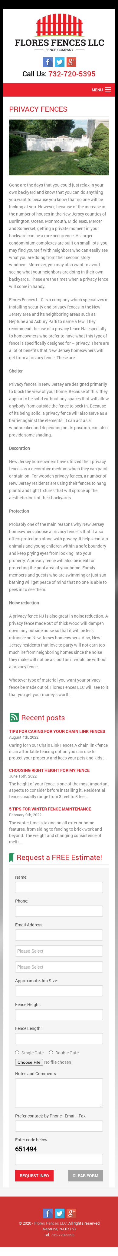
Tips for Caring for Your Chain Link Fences (57, 731)
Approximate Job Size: (36, 980)
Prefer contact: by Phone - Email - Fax (50, 1116)
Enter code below (31, 1140)
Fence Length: (28, 1028)
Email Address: (29, 925)
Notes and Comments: (36, 1073)
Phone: (21, 901)
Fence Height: (28, 1004)
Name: (21, 877)
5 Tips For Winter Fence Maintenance (50, 809)
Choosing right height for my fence (49, 770)
